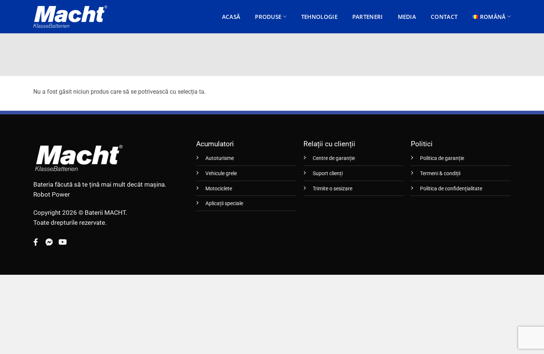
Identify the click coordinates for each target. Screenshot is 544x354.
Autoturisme (219, 158)
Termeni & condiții (440, 173)
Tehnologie (319, 16)
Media (407, 16)
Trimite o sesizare (332, 189)
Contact (444, 16)
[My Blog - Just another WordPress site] (70, 17)
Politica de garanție (442, 158)
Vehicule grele (221, 173)
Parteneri (367, 16)
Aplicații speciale (224, 203)
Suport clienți (328, 173)
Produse (268, 16)
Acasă (231, 16)
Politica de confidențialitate (451, 189)
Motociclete (218, 189)
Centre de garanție (334, 158)
